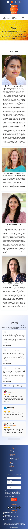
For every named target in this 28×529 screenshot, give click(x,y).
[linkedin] (14, 507)
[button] (14, 6)
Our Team (12, 451)
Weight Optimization (14, 458)
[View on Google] (5, 391)
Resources (11, 466)
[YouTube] (19, 507)
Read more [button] (6, 401)
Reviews (12, 452)
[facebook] (8, 507)
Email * (8, 485)
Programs (11, 455)
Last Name (9, 480)
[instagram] (11, 507)
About (10, 450)
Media (11, 467)
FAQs (11, 470)
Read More (5, 342)
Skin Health (12, 461)
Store (10, 462)
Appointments (12, 454)
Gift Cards (12, 463)
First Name (9, 476)
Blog (11, 469)
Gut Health (12, 456)
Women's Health (13, 459)
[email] (17, 507)
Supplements (13, 465)
